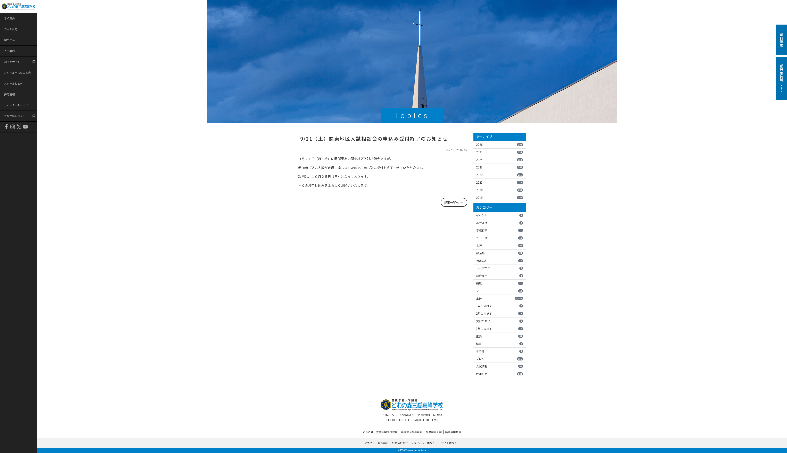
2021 (499, 182)
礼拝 (499, 245)
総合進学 (499, 276)
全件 (499, 298)
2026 (499, 144)
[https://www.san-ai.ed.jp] (18, 6)
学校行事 (499, 230)
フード (499, 291)
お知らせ (499, 374)
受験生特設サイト (14, 116)
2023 (499, 167)
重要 (499, 336)
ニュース (499, 238)
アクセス (369, 443)
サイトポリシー (450, 443)
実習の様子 (499, 321)
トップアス (499, 268)
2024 (499, 160)
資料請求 (383, 443)
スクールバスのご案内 (17, 73)
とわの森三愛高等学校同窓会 (380, 432)
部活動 (499, 253)
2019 (499, 197)
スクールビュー (13, 83)
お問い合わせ (400, 443)
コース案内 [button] (10, 29)
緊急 (499, 344)
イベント (499, 215)
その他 (499, 351)
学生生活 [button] (9, 40)
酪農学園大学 (434, 432)
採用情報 (9, 94)
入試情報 (499, 366)
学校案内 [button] (9, 18)
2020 (499, 190)
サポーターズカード (16, 105)
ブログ (499, 359)
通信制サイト (12, 62)
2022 (499, 175)
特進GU (499, 261)
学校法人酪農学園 (411, 432)
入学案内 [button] (9, 51)
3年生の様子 (499, 306)
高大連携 (499, 223)
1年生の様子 (499, 328)
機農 (499, 283)
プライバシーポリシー (424, 443)
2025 (499, 152)
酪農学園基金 (453, 432)
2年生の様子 (499, 313)
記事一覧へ (451, 202)
